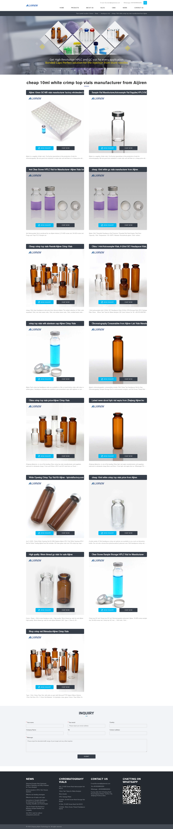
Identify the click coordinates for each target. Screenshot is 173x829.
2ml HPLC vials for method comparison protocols (34, 814)
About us (89, 8)
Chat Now (65, 148)
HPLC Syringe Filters (65, 797)
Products (75, 8)
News (125, 8)
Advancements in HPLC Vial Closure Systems (37, 791)
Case (114, 8)
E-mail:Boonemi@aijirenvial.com (100, 783)
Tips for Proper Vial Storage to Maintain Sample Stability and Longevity (35, 808)
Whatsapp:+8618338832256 (133, 3)
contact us (99, 778)
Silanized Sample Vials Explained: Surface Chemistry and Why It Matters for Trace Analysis (37, 785)
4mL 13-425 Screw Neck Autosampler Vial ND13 (72, 787)
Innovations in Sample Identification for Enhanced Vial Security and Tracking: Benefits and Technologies (37, 802)
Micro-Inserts (63, 794)
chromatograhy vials (71, 780)
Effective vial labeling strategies (35, 794)
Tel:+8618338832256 (97, 786)
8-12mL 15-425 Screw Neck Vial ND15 (71, 804)
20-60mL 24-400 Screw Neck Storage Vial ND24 (72, 800)
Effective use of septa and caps (35, 797)
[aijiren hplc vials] (40, 5)
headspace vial (105, 13)
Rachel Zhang (30, 817)
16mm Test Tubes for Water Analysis (70, 791)
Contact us (138, 8)
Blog (103, 8)
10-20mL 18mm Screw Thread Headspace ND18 (72, 808)
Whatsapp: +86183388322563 (100, 789)
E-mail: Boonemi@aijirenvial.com (110, 3)
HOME (62, 8)
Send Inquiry (46, 148)
